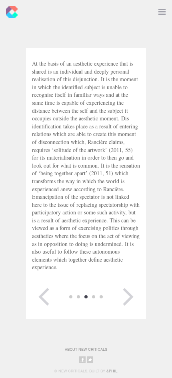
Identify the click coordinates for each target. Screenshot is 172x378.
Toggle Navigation (162, 10)
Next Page (128, 297)
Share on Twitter (90, 359)
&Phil (111, 371)
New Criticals (10, 10)
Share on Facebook (82, 359)
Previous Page (44, 297)
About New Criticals (86, 349)
